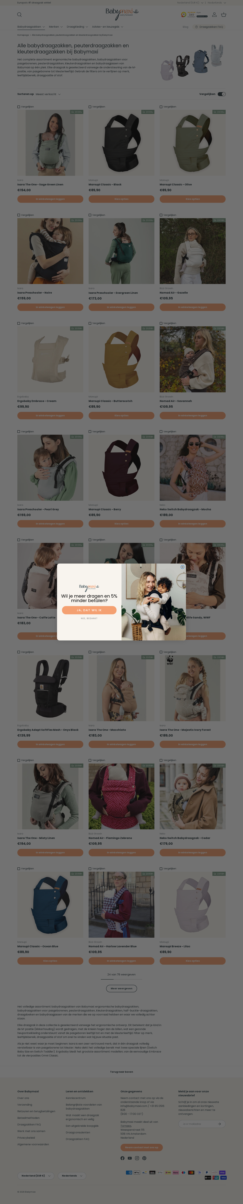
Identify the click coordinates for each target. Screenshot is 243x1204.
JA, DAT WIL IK (89, 610)
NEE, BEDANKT (89, 618)
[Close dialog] (182, 567)
